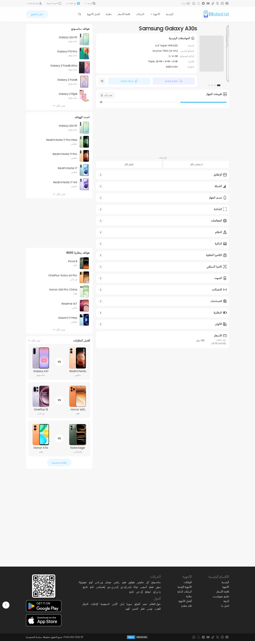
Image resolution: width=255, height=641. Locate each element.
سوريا (129, 604)
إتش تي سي (112, 587)
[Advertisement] (162, 130)
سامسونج (156, 582)
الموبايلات (188, 582)
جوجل (108, 582)
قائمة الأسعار (123, 14)
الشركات (140, 14)
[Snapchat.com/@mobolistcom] (199, 3)
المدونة (184, 3)
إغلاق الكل (128, 164)
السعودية (104, 604)
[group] (214, 53)
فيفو (151, 587)
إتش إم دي (126, 587)
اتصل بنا (225, 605)
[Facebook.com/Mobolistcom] (227, 3)
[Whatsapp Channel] (194, 3)
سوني (158, 587)
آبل (147, 582)
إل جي (139, 591)
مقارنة (109, 14)
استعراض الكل (196, 164)
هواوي (131, 582)
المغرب (158, 608)
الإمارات (94, 604)
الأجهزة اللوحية (185, 587)
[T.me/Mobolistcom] (203, 3)
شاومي (140, 582)
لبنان (122, 604)
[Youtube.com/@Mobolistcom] (208, 3)
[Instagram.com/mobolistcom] (222, 3)
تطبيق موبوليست (221, 596)
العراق (137, 604)
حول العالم (155, 604)
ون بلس (99, 582)
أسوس (143, 587)
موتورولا (83, 582)
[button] (218, 85)
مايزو (131, 591)
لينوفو (148, 591)
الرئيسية (169, 14)
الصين (135, 608)
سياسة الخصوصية (34, 637)
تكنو (92, 587)
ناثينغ (85, 587)
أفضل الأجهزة (93, 14)
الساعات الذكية (184, 591)
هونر (124, 582)
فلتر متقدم (186, 605)
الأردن (114, 604)
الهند (127, 608)
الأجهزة (225, 587)
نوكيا (136, 587)
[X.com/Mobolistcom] (217, 3)
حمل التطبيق (37, 14)
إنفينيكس (100, 587)
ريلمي (116, 582)
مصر (145, 604)
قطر (142, 608)
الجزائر (85, 604)
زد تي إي (157, 591)
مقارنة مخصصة (59, 462)
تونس (149, 608)
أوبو (91, 582)
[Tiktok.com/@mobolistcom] (213, 3)
